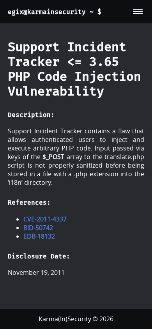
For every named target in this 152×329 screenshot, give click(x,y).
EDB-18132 (39, 236)
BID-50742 (38, 227)
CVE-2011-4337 (45, 219)
